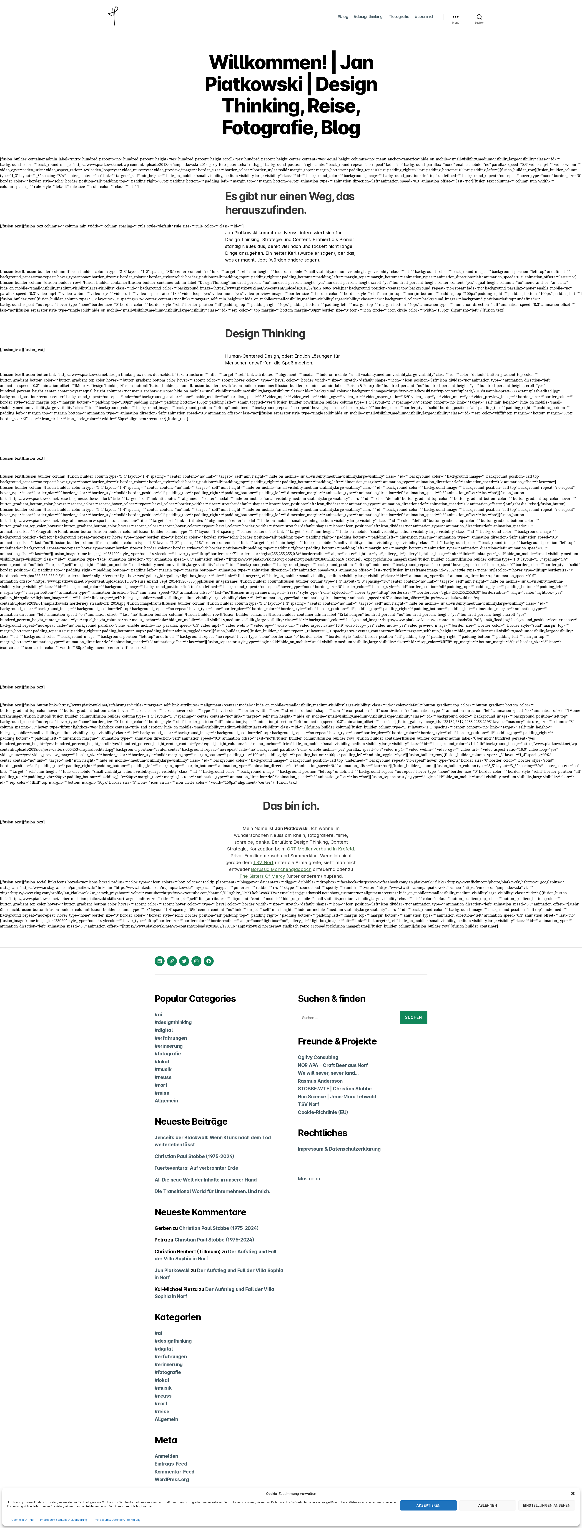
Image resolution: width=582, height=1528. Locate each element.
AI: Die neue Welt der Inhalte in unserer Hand (206, 1180)
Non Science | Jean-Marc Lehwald (337, 1096)
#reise (162, 1093)
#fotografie (398, 16)
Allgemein (166, 1101)
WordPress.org (172, 1479)
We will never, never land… (328, 1073)
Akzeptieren (428, 1505)
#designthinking (368, 16)
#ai (158, 1014)
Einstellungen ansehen (547, 1505)
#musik (163, 1069)
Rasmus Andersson (320, 1081)
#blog (343, 16)
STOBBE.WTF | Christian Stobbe (335, 1089)
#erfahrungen (171, 1038)
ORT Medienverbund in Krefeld (320, 849)
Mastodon (309, 1179)
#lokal (162, 1061)
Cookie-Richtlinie (22, 1519)
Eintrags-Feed (171, 1464)
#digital (164, 1030)
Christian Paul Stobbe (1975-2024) (194, 1156)
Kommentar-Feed (175, 1472)
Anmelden (166, 1456)
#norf (161, 1085)
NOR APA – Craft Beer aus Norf (333, 1065)
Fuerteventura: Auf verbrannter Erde (196, 1168)
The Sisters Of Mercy (262, 876)
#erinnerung (169, 1046)
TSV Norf (263, 862)
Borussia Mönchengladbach (281, 869)
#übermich (424, 16)
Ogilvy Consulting (318, 1057)
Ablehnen (487, 1505)
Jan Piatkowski (172, 1270)
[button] (573, 1493)
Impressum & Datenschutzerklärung (63, 1519)
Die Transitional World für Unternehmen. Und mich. (213, 1191)
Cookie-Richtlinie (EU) (323, 1112)
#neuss (163, 1077)
